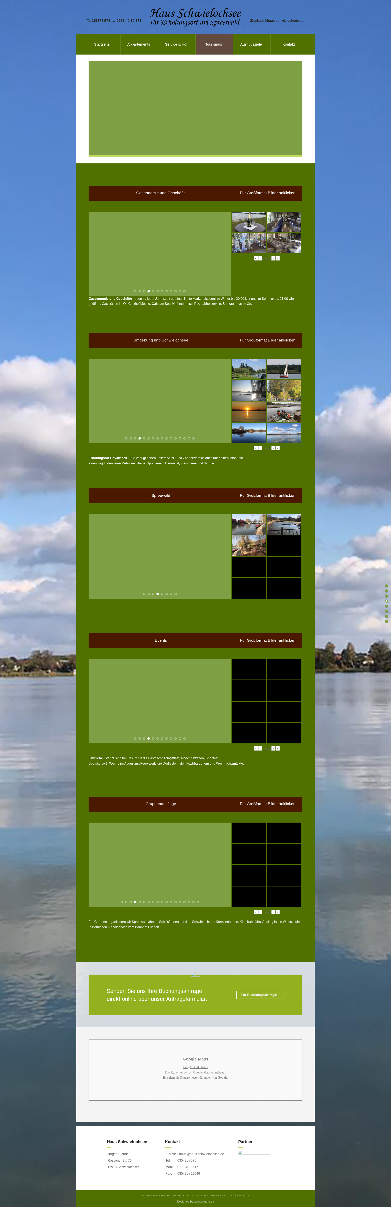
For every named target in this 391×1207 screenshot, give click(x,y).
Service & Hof (176, 44)
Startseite (102, 44)
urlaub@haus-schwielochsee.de (200, 1154)
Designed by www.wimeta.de (195, 1201)
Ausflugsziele (251, 44)
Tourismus (213, 44)
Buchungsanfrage (156, 1195)
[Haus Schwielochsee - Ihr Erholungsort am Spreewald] (195, 17)
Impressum (219, 1195)
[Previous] (96, 253)
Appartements (138, 44)
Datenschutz (239, 1195)
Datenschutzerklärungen (195, 1077)
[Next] (223, 253)
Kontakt (288, 44)
